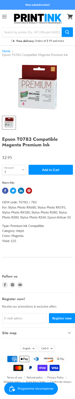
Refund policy (35, 377)
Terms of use (14, 377)
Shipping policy (12, 381)
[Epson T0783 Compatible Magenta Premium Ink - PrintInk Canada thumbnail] (9, 122)
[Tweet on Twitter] (13, 191)
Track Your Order (36, 381)
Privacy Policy (55, 377)
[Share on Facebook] (5, 191)
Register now (62, 318)
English (27, 348)
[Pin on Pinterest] (29, 191)
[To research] (67, 32)
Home (6, 51)
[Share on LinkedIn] (21, 191)
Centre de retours (60, 381)
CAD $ (45, 348)
